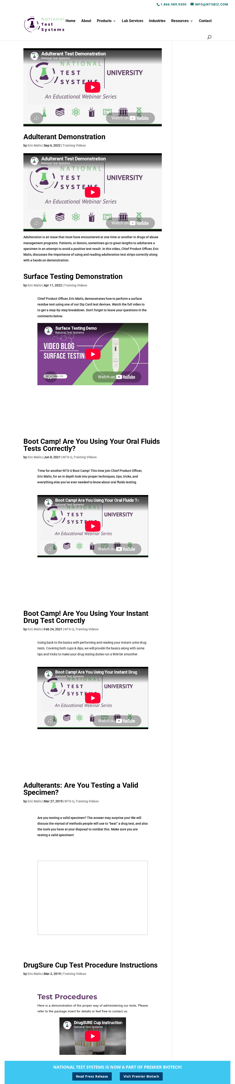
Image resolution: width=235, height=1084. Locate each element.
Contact (205, 21)
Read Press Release (92, 1076)
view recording (92, 845)
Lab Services (132, 21)
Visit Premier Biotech (141, 1076)
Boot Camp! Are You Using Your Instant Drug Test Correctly (85, 617)
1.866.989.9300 (173, 4)
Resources (180, 21)
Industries (157, 21)
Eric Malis (35, 145)
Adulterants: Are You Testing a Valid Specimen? (80, 789)
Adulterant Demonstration (64, 137)
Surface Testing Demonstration (73, 276)
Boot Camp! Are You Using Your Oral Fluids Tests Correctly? (91, 445)
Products (104, 21)
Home (71, 21)
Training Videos (74, 145)
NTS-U (67, 457)
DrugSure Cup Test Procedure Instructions (90, 965)
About (86, 21)
